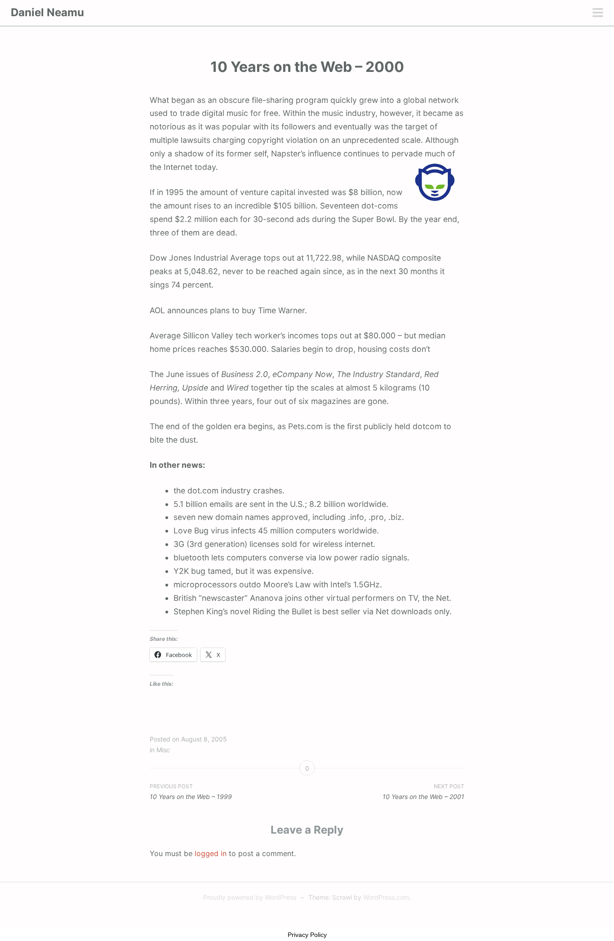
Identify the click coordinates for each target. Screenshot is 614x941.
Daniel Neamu (47, 12)
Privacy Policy (307, 934)
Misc (163, 750)
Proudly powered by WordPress (249, 897)
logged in (211, 853)
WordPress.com (386, 897)
